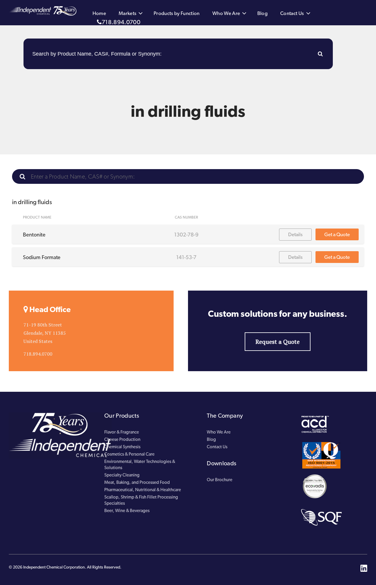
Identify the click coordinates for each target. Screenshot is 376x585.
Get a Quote (337, 234)
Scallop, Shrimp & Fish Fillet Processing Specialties (141, 500)
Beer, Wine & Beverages (127, 510)
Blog (262, 13)
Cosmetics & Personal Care (129, 454)
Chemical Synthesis (122, 446)
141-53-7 (186, 257)
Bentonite (34, 234)
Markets (127, 13)
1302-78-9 (186, 234)
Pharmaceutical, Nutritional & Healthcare (142, 489)
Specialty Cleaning (122, 475)
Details (295, 234)
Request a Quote (278, 342)
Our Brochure (219, 479)
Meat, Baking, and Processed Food (137, 482)
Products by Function (177, 13)
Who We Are (226, 13)
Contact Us (292, 13)
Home (99, 13)
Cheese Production (122, 439)
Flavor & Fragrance (121, 432)
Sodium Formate (42, 257)
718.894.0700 (121, 22)
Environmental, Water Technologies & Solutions (139, 464)
